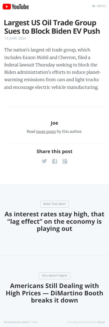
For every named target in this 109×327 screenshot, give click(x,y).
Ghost (101, 322)
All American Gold (16, 322)
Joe (54, 123)
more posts (46, 131)
